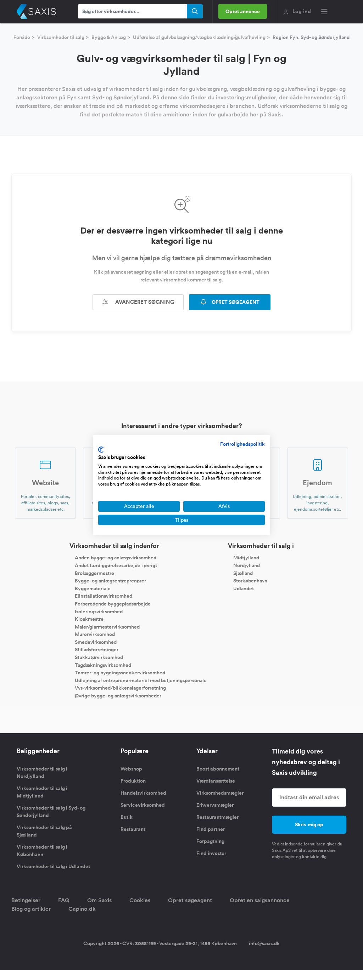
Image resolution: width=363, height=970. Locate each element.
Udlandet (243, 588)
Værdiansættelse (215, 780)
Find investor (211, 853)
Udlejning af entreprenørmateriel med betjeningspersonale (141, 680)
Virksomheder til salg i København (42, 850)
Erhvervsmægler (215, 805)
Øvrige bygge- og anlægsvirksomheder (118, 695)
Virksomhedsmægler (220, 792)
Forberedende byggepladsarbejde (113, 603)
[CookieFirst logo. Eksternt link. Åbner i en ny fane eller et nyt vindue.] (101, 449)
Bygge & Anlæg (108, 37)
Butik (127, 817)
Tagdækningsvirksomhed (103, 664)
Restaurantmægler (217, 817)
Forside (21, 37)
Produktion (133, 780)
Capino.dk (82, 909)
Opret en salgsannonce (260, 900)
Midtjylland (246, 557)
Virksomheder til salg (60, 37)
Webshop (131, 768)
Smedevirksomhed (96, 641)
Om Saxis (99, 900)
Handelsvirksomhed (143, 792)
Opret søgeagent (190, 900)
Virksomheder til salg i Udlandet (53, 866)
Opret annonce (242, 11)
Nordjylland (246, 565)
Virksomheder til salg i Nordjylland (42, 772)
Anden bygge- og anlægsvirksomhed (115, 557)
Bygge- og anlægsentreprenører (110, 580)
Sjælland (243, 572)
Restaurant (133, 829)
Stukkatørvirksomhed (99, 657)
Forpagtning (210, 841)
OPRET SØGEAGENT (235, 302)
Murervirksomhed (95, 634)
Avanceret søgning (144, 302)
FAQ (63, 900)
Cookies (139, 900)
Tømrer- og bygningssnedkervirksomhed (120, 672)
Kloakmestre (89, 619)
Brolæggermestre (94, 572)
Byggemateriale (93, 588)
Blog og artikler (31, 909)
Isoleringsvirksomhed (99, 611)
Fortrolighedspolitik (242, 444)
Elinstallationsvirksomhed (103, 595)
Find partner (210, 829)
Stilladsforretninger (96, 649)
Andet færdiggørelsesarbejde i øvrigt (116, 565)
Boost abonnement (217, 768)
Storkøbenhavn (250, 580)
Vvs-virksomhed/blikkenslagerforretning (120, 687)
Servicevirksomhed (143, 805)
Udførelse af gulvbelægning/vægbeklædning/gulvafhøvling (199, 37)
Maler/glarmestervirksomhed (107, 626)
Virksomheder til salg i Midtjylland (42, 792)
